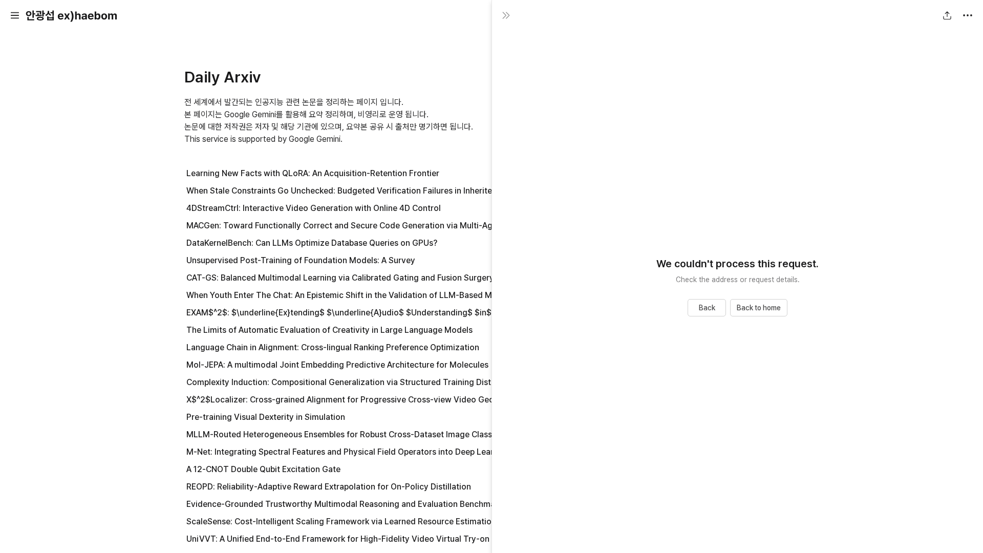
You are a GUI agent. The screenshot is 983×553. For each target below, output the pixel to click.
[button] (15, 15)
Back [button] (707, 308)
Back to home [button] (759, 308)
